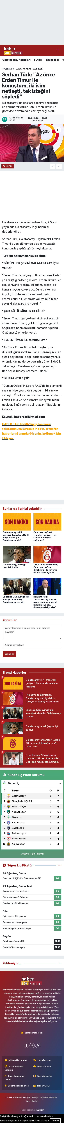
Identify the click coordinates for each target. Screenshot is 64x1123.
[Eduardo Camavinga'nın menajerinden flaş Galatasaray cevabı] (17, 586)
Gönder (9, 654)
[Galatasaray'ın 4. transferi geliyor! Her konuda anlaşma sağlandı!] (47, 521)
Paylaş (9, 166)
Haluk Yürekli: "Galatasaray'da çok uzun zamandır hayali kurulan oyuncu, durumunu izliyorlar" (45, 602)
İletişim (26, 1097)
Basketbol (52, 60)
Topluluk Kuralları (48, 1097)
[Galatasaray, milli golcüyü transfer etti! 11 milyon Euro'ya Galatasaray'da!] (17, 521)
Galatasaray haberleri (16, 60)
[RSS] (37, 1045)
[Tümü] (59, 963)
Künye (35, 1097)
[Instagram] (32, 1045)
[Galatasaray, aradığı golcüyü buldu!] (17, 554)
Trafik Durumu (44, 1066)
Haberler (7, 69)
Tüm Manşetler (44, 1076)
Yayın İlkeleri (32, 1101)
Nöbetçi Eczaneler (18, 1060)
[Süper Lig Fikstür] (59, 865)
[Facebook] (26, 1045)
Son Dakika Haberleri (18, 1086)
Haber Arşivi (43, 1086)
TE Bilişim (39, 1110)
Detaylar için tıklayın (32, 853)
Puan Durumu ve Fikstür (15, 1078)
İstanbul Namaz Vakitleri (15, 1068)
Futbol (38, 60)
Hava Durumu (44, 1060)
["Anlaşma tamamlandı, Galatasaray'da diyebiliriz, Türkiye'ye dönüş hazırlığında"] (47, 554)
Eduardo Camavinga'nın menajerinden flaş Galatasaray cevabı (16, 599)
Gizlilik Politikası (14, 1097)
